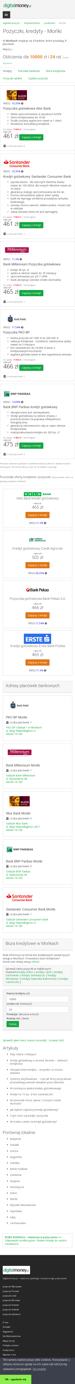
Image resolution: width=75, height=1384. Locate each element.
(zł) (18, 993)
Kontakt (6, 1326)
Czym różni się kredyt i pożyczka (29, 1115)
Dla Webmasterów (12, 1336)
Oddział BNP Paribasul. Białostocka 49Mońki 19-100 (18, 875)
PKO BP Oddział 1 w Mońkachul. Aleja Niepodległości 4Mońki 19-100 (24, 731)
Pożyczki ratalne (12, 78)
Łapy (12, 1217)
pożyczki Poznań (11, 1291)
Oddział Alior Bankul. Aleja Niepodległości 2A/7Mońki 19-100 (23, 827)
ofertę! (35, 961)
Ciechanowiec (18, 1223)
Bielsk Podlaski (18, 1169)
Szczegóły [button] (39, 1369)
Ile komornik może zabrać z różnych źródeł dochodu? (35, 1102)
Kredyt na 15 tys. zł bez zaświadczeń (31, 1094)
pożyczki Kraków (11, 1305)
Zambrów (15, 1175)
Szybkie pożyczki (38, 78)
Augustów (16, 1157)
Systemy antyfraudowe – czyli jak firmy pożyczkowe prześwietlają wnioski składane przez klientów (40, 1080)
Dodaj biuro (8, 1350)
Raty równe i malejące (23, 1054)
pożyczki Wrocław (11, 1300)
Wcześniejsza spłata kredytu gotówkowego (35, 1088)
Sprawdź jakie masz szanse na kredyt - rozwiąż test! (33, 1040)
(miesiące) (19, 1003)
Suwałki (14, 1145)
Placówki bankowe (29, 71)
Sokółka (14, 1163)
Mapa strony (9, 1340)
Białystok (15, 1139)
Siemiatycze (17, 1187)
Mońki (13, 1199)
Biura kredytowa (55, 71)
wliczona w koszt (23, 1014)
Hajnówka (16, 1211)
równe (18, 1018)
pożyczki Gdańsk (11, 1309)
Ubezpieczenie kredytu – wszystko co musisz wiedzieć (36, 1071)
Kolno (13, 1193)
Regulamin (8, 1331)
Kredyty (7, 71)
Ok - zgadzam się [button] (15, 1379)
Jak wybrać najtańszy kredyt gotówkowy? (34, 1109)
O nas (5, 1322)
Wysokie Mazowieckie (23, 1205)
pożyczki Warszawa (12, 1286)
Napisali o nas (9, 1354)
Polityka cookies (10, 1345)
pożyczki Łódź (9, 1295)
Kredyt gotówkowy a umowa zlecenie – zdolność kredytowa (39, 1062)
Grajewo (15, 1181)
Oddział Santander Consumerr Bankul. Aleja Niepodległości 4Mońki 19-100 (27, 923)
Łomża (14, 1151)
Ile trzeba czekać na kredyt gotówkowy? (33, 1121)
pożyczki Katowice (12, 1314)
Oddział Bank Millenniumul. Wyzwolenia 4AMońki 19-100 (20, 779)
